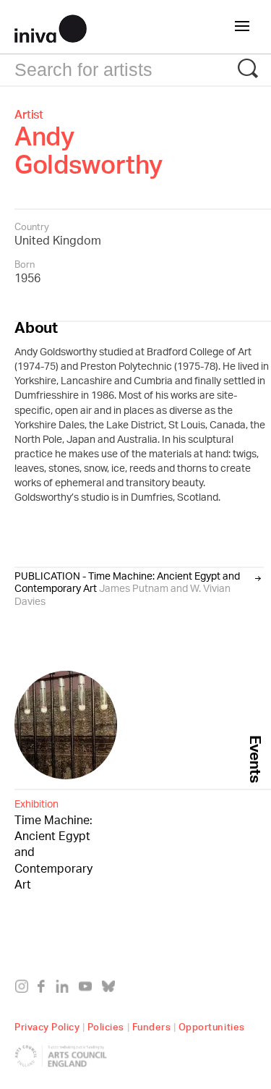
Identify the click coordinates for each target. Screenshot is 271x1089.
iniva (50, 27)
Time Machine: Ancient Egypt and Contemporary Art (53, 845)
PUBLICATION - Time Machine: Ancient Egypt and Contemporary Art (127, 588)
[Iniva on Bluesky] (111, 989)
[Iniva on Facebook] (45, 989)
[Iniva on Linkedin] (65, 989)
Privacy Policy (46, 1025)
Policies (105, 1025)
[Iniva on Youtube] (88, 989)
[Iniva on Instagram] (24, 989)
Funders (151, 1025)
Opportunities (211, 1025)
